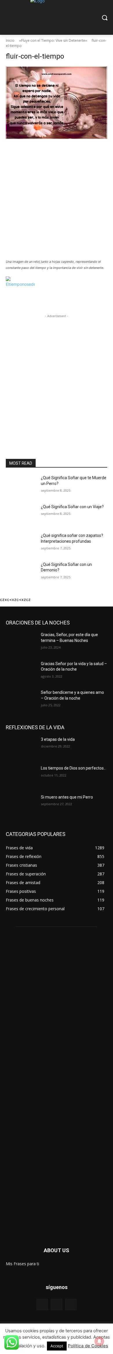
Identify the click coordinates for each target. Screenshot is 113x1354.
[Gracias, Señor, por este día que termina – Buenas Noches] (21, 643)
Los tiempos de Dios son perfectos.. (73, 768)
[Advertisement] (56, 197)
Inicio (10, 40)
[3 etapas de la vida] (21, 747)
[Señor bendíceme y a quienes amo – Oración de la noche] (21, 700)
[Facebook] (42, 1304)
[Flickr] (56, 1304)
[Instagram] (70, 1304)
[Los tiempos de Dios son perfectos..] (21, 776)
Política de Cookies (88, 1345)
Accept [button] (56, 1346)
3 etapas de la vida (58, 739)
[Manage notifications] (99, 1341)
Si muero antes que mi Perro (67, 797)
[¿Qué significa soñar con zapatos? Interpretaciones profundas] (21, 543)
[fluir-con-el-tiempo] (56, 161)
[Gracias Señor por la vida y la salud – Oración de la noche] (21, 672)
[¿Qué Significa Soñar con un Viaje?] (21, 515)
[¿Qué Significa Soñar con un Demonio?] (21, 572)
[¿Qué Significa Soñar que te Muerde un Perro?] (21, 486)
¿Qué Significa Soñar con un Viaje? (72, 506)
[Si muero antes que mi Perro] (21, 805)
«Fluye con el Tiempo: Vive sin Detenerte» (53, 40)
